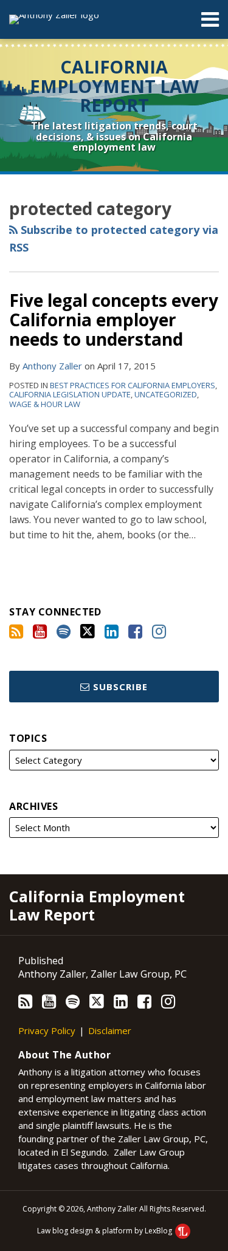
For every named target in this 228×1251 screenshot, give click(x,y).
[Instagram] (159, 631)
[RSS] (16, 631)
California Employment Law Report (114, 86)
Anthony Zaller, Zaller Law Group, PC (102, 974)
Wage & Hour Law (44, 404)
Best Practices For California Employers (132, 385)
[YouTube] (40, 631)
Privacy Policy (46, 1030)
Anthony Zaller (52, 366)
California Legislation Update (70, 394)
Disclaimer (109, 1030)
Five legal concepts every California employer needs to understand (113, 320)
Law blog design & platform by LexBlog (105, 1230)
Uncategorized (165, 394)
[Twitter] (87, 631)
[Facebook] (135, 631)
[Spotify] (64, 631)
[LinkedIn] (112, 631)
